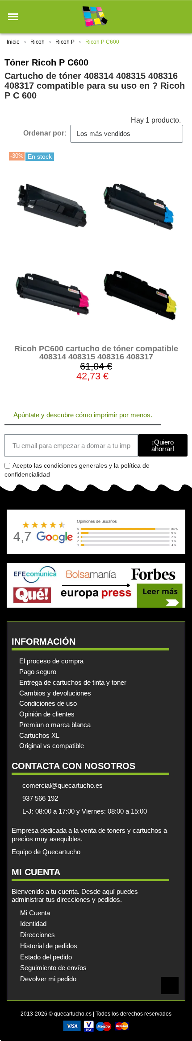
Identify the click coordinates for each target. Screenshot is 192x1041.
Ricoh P (65, 42)
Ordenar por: (45, 133)
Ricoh (37, 42)
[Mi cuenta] (164, 16)
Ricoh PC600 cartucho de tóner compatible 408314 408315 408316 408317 (96, 352)
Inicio (13, 42)
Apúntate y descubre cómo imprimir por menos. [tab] (82, 415)
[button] (12, 16)
